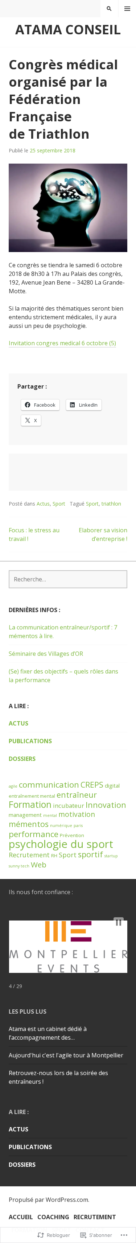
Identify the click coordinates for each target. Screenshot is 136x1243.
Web (38, 864)
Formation (30, 804)
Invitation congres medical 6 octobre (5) (62, 343)
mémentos (29, 824)
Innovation (106, 805)
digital (112, 785)
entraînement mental (32, 796)
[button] (119, 922)
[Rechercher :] (68, 579)
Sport (59, 503)
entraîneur (77, 794)
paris (78, 825)
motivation (76, 814)
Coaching (53, 1217)
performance (33, 834)
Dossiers (22, 759)
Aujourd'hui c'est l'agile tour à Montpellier (66, 1055)
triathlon (111, 503)
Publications (30, 741)
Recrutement (29, 854)
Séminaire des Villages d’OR (46, 654)
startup (111, 855)
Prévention (72, 835)
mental (50, 815)
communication (49, 784)
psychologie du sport (61, 844)
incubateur (68, 805)
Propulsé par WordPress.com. (49, 1200)
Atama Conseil (68, 29)
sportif (90, 854)
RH (54, 855)
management (25, 814)
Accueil (21, 1217)
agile (13, 786)
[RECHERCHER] (109, 8)
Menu (127, 9)
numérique (61, 825)
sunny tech (19, 866)
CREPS (92, 784)
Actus (43, 503)
